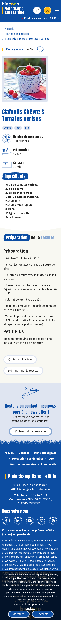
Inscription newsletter (33, 431)
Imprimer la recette (26, 370)
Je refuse (18, 614)
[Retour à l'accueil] (10, 4)
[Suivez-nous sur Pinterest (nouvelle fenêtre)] (53, 521)
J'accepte (42, 614)
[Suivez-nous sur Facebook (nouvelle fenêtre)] (6, 521)
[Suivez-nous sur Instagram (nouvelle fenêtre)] (41, 521)
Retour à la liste (22, 359)
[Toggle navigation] (57, 11)
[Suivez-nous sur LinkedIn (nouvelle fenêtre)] (18, 521)
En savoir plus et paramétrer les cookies (30, 606)
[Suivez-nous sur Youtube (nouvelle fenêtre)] (29, 521)
